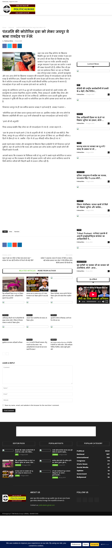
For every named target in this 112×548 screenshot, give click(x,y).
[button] (107, 11)
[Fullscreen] (107, 301)
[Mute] (103, 301)
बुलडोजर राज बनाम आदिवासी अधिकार (12, 342)
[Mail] (100, 1)
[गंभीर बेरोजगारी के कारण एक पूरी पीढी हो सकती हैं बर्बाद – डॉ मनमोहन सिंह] (45, 453)
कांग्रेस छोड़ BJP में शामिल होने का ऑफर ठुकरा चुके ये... (61, 461)
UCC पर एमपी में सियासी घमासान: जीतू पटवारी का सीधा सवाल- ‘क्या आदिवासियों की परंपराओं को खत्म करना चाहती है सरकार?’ (36, 346)
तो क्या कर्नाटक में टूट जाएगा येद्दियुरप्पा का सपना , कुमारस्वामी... (61, 473)
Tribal (28, 290)
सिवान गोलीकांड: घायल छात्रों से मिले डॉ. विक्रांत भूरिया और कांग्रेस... (92, 206)
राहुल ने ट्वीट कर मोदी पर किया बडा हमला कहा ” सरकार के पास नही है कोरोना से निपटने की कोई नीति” (18, 259)
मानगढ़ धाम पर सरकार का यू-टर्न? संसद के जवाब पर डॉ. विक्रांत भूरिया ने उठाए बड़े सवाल (37, 295)
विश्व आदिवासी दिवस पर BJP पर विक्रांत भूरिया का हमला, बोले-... (91, 119)
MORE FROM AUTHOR (47, 271)
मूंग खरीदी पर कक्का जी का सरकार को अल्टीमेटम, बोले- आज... (93, 267)
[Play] (80, 301)
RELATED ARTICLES (27, 271)
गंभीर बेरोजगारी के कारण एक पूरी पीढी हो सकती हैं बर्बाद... (62, 451)
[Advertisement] (56, 21)
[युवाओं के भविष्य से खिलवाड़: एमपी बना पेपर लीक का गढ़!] (61, 308)
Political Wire (8, 41)
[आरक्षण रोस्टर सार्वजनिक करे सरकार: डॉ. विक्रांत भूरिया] (37, 308)
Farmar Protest (81, 262)
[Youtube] (108, 1)
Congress (54, 290)
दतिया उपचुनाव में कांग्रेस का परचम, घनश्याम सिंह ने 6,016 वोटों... (91, 177)
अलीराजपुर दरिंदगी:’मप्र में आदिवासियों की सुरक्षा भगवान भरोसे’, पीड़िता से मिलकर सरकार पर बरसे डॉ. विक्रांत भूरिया (13, 320)
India (10, 231)
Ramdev (16, 231)
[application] (93, 294)
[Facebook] (97, 1)
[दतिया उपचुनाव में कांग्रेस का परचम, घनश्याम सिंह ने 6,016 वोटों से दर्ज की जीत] (93, 165)
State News (80, 172)
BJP (78, 85)
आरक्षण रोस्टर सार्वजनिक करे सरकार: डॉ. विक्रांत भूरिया (36, 319)
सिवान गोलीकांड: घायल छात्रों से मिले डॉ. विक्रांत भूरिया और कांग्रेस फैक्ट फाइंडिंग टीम (61, 295)
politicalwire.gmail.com (47, 505)
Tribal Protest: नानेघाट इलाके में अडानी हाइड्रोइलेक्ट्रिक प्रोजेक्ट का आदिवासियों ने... (92, 236)
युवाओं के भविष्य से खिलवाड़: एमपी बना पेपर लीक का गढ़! (61, 319)
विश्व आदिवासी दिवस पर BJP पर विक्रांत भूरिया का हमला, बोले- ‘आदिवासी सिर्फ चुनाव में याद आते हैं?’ (12, 295)
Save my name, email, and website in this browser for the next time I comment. (32, 405)
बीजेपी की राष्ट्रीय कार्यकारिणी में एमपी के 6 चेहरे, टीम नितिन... (92, 90)
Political (55, 454)
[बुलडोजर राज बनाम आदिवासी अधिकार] (13, 333)
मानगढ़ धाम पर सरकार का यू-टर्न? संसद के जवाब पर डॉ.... (91, 148)
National (11, 27)
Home (4, 27)
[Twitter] (104, 1)
